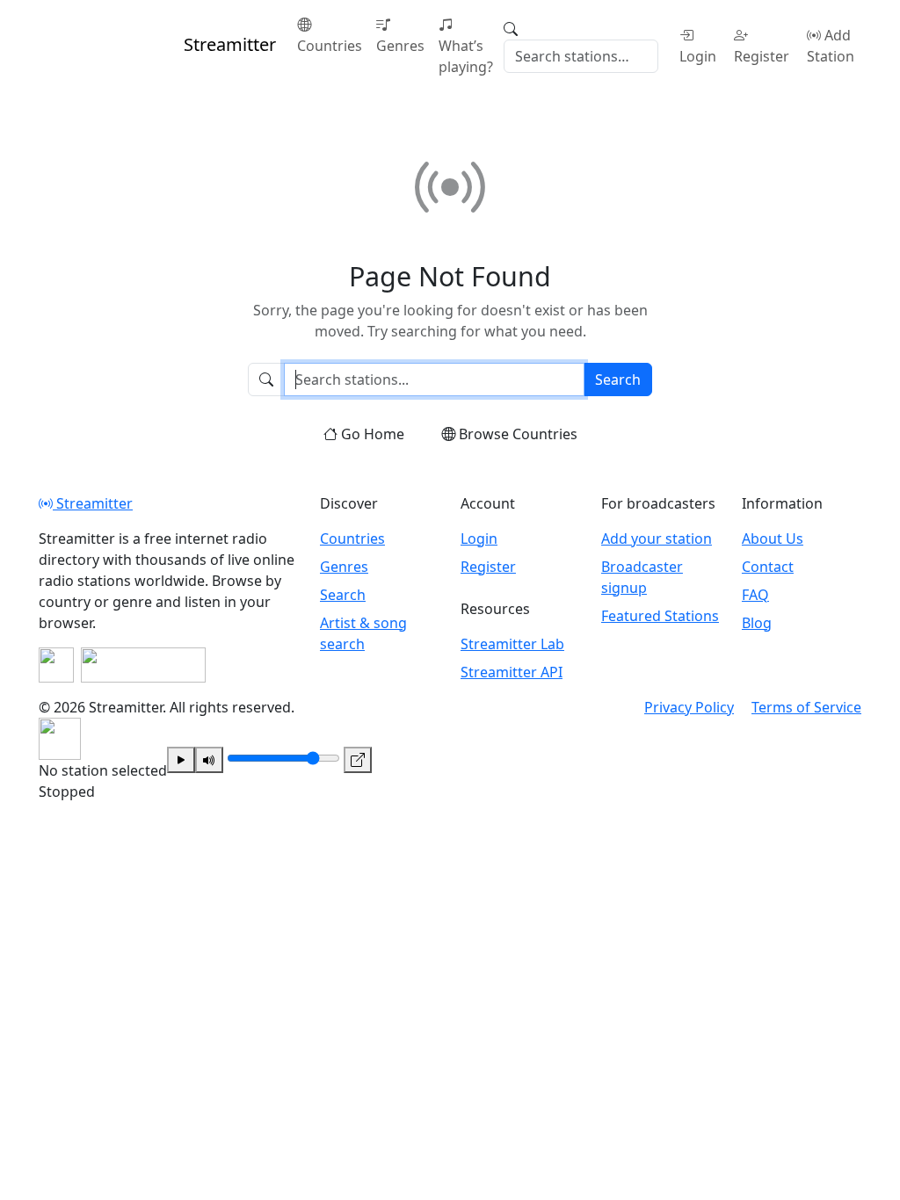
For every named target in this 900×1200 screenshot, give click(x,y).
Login (697, 56)
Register (761, 56)
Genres (400, 45)
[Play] (181, 760)
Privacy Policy (689, 707)
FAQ (755, 594)
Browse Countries (518, 434)
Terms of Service (806, 707)
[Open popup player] (358, 760)
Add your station (656, 538)
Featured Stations (660, 615)
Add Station (830, 45)
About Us (772, 538)
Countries (329, 45)
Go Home (372, 434)
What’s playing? (466, 56)
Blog (757, 623)
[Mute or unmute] (209, 760)
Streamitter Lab (512, 644)
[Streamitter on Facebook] (56, 665)
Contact (768, 566)
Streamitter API (511, 672)
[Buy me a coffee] (143, 665)
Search (618, 379)
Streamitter (93, 503)
